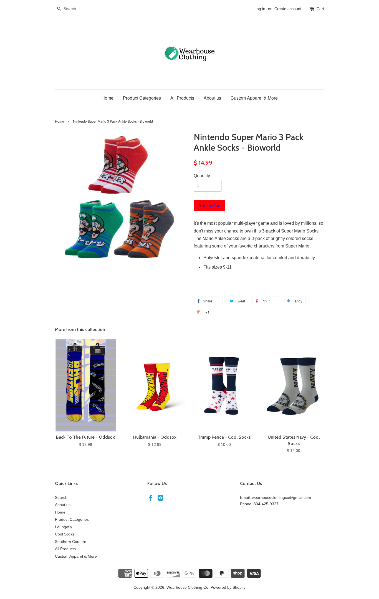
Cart (320, 8)
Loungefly (63, 527)
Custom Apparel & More (254, 98)
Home (107, 98)
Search (61, 498)
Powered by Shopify (228, 587)
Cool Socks (65, 534)
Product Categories (142, 98)
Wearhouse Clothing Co (187, 587)
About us (212, 98)
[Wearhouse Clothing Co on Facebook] (150, 499)
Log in (259, 8)
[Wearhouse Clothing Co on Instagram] (160, 499)
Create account (287, 8)
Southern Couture (70, 542)
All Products (182, 98)
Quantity (202, 175)
